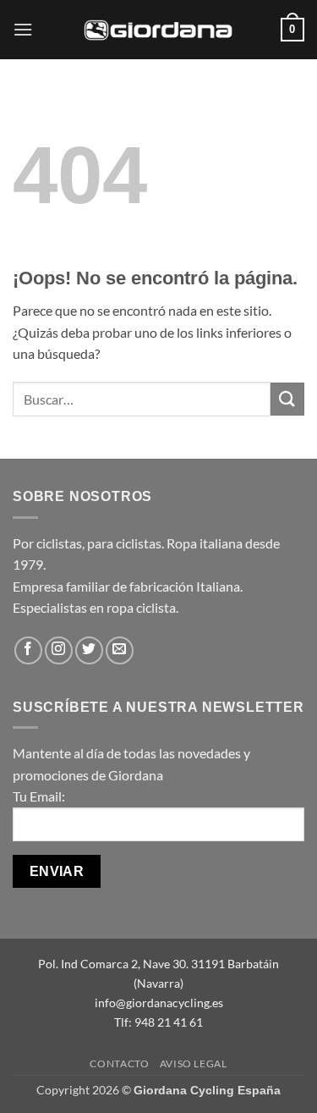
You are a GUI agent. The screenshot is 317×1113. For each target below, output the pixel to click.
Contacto (119, 1063)
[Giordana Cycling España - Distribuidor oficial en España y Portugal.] (158, 29)
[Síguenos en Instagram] (59, 650)
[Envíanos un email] (120, 650)
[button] (23, 29)
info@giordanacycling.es (159, 1002)
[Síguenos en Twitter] (89, 650)
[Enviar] (287, 399)
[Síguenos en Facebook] (28, 650)
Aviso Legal (193, 1063)
